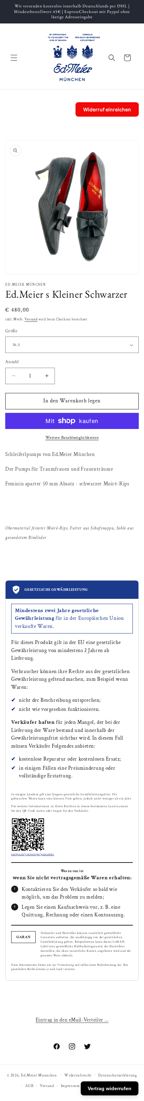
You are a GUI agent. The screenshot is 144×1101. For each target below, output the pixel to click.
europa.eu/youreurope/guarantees (32, 854)
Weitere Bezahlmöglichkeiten (72, 437)
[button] (14, 57)
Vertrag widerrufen (109, 1088)
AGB (29, 1085)
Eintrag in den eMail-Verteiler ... (72, 1020)
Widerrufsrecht (78, 1075)
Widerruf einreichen (107, 109)
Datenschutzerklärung (117, 1075)
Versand (30, 319)
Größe (11, 331)
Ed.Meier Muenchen (39, 1075)
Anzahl (12, 362)
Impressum (70, 1085)
